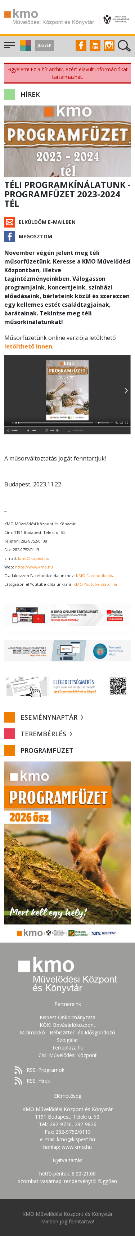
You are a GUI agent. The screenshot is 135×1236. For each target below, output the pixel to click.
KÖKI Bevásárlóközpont (67, 1024)
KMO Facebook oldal (96, 575)
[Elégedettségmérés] (67, 686)
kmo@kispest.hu (33, 558)
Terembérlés (44, 733)
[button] (24, 48)
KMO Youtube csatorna (95, 584)
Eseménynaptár (50, 717)
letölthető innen (28, 346)
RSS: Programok (45, 1069)
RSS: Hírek (38, 1080)
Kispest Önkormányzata (67, 1017)
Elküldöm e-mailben (47, 222)
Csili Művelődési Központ (68, 1055)
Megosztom (35, 236)
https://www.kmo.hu (34, 567)
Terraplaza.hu (68, 1047)
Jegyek (44, 45)
